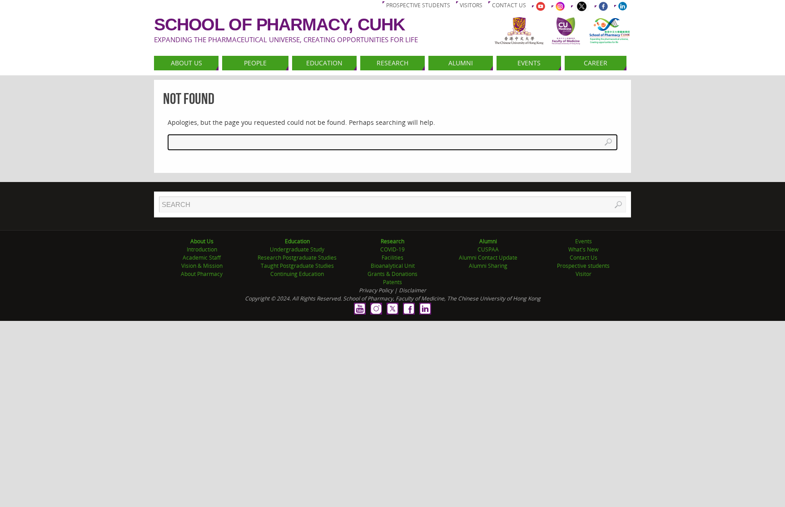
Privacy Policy (376, 290)
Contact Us (583, 257)
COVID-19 (392, 249)
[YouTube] (360, 309)
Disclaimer (412, 290)
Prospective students (418, 5)
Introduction (202, 249)
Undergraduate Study (297, 249)
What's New (583, 249)
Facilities (392, 257)
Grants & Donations (392, 274)
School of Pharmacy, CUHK (279, 24)
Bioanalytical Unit (393, 266)
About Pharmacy (202, 274)
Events (583, 241)
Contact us (509, 5)
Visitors (471, 5)
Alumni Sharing (488, 266)
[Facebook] (409, 309)
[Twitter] (392, 309)
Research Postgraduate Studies (297, 257)
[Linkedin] (425, 309)
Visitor (583, 274)
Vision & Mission (202, 266)
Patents (392, 282)
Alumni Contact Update (488, 257)
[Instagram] (376, 309)
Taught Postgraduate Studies (297, 266)
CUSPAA (488, 249)
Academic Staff (202, 257)
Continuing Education (297, 274)
